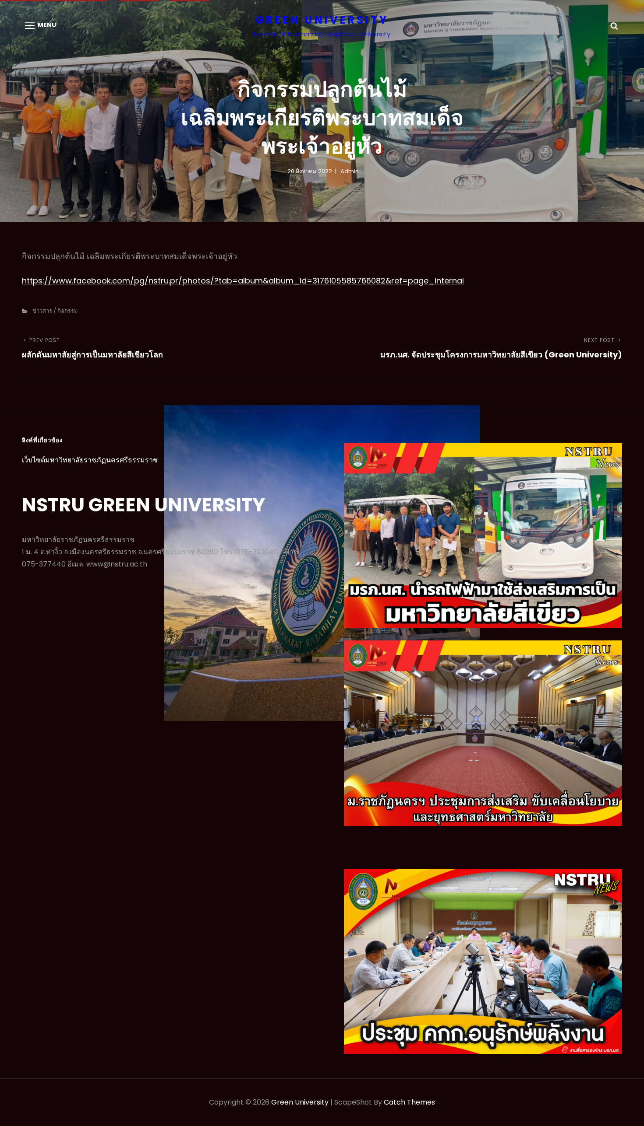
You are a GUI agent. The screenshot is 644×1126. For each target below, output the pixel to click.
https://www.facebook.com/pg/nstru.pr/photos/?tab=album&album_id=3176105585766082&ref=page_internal (243, 280)
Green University (322, 20)
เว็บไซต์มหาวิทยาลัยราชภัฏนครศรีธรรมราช (90, 460)
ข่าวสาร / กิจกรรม (55, 311)
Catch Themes (409, 1102)
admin (349, 171)
